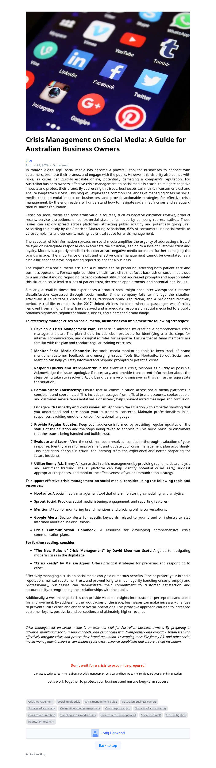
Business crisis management (118, 715)
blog (29, 160)
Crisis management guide (101, 701)
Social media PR (151, 715)
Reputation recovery (41, 721)
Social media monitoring (150, 708)
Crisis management (40, 701)
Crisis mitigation (176, 715)
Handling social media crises (78, 715)
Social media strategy (41, 708)
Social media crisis (69, 701)
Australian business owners (139, 701)
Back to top (108, 745)
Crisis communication (41, 715)
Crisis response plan (117, 708)
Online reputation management (80, 708)
